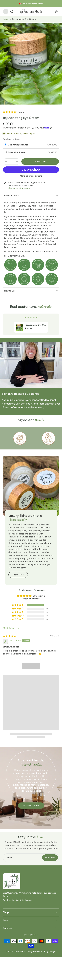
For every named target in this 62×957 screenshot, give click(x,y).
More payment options (31, 176)
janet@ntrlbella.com (21, 900)
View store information (19, 188)
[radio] (6, 144)
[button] (10, 112)
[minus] (6, 161)
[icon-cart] (55, 11)
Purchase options (11, 139)
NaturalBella (20, 951)
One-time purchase (18, 144)
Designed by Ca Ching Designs (42, 951)
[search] (11, 11)
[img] (9, 636)
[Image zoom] (31, 63)
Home (6, 19)
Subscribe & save (17, 152)
